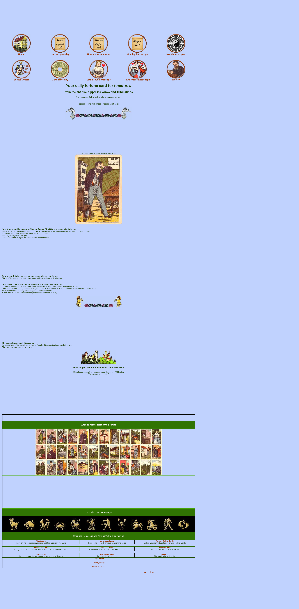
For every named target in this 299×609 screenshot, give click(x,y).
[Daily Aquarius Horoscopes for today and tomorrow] (168, 529)
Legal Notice (99, 559)
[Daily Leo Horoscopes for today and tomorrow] (75, 529)
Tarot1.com (41, 541)
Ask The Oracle (107, 548)
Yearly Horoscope (107, 554)
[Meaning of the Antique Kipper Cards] (99, 475)
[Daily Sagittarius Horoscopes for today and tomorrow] (137, 529)
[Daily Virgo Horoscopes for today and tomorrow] (91, 529)
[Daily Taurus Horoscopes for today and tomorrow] (29, 529)
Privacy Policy (98, 563)
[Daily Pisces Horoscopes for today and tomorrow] (183, 529)
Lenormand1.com (107, 541)
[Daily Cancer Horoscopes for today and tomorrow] (60, 529)
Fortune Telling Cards (165, 541)
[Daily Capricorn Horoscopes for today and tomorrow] (152, 529)
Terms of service (98, 567)
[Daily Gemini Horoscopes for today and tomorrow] (45, 529)
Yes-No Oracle (165, 548)
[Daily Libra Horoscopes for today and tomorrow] (106, 529)
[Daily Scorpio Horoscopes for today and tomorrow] (122, 529)
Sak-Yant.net (41, 554)
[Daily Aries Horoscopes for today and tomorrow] (14, 529)
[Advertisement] (71, 17)
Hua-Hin (164, 554)
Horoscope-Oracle (41, 548)
